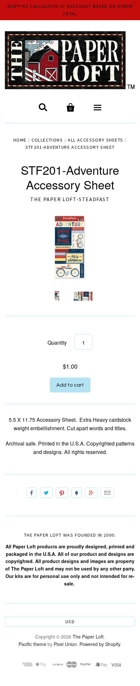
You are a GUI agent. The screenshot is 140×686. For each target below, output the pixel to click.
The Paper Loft (88, 636)
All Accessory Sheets (95, 140)
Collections (47, 140)
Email (107, 492)
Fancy (76, 492)
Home (20, 140)
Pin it (62, 492)
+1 (91, 492)
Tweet (46, 492)
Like (31, 492)
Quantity (57, 342)
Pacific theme (32, 644)
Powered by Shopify (99, 644)
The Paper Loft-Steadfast (69, 199)
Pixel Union (65, 644)
